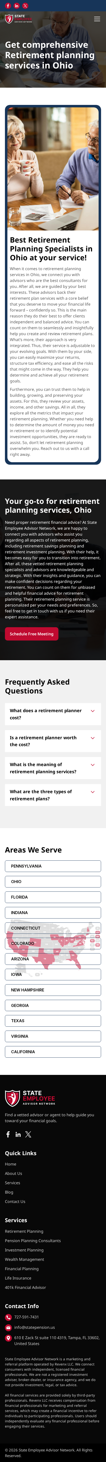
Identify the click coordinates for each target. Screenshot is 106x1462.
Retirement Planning (24, 1231)
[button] (96, 19)
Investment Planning (24, 1250)
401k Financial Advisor (25, 1287)
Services (12, 1182)
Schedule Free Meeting (31, 634)
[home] (18, 19)
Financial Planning (22, 1268)
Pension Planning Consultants (33, 1240)
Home (10, 1164)
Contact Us (15, 1201)
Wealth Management (24, 1259)
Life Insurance (18, 1278)
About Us (13, 1173)
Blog (9, 1192)
